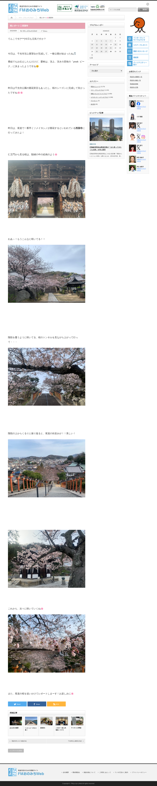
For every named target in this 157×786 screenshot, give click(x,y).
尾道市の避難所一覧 (136, 76)
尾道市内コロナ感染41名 (19, 741)
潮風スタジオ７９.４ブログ (99, 93)
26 (101, 51)
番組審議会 (76, 772)
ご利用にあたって (105, 772)
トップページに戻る (16, 750)
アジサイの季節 (76, 728)
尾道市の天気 (134, 87)
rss (147, 4)
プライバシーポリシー (139, 772)
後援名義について (89, 772)
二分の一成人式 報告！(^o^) (61, 729)
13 (106, 44)
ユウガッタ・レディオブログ (99, 97)
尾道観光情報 (134, 84)
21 (110, 48)
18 (97, 48)
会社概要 (66, 772)
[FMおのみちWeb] (29, 12)
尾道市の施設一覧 (135, 80)
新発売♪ (43, 728)
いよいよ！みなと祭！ (31, 729)
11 (97, 44)
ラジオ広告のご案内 (121, 772)
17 (92, 48)
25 (97, 51)
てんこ (45, 31)
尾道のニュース (95, 86)
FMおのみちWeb (76, 783)
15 (115, 44)
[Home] (12, 17)
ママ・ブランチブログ (29, 31)
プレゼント (94, 100)
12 (101, 44)
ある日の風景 (14, 728)
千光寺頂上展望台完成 (75, 741)
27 (106, 51)
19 (101, 48)
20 (106, 48)
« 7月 (91, 57)
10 (92, 44)
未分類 (93, 104)
